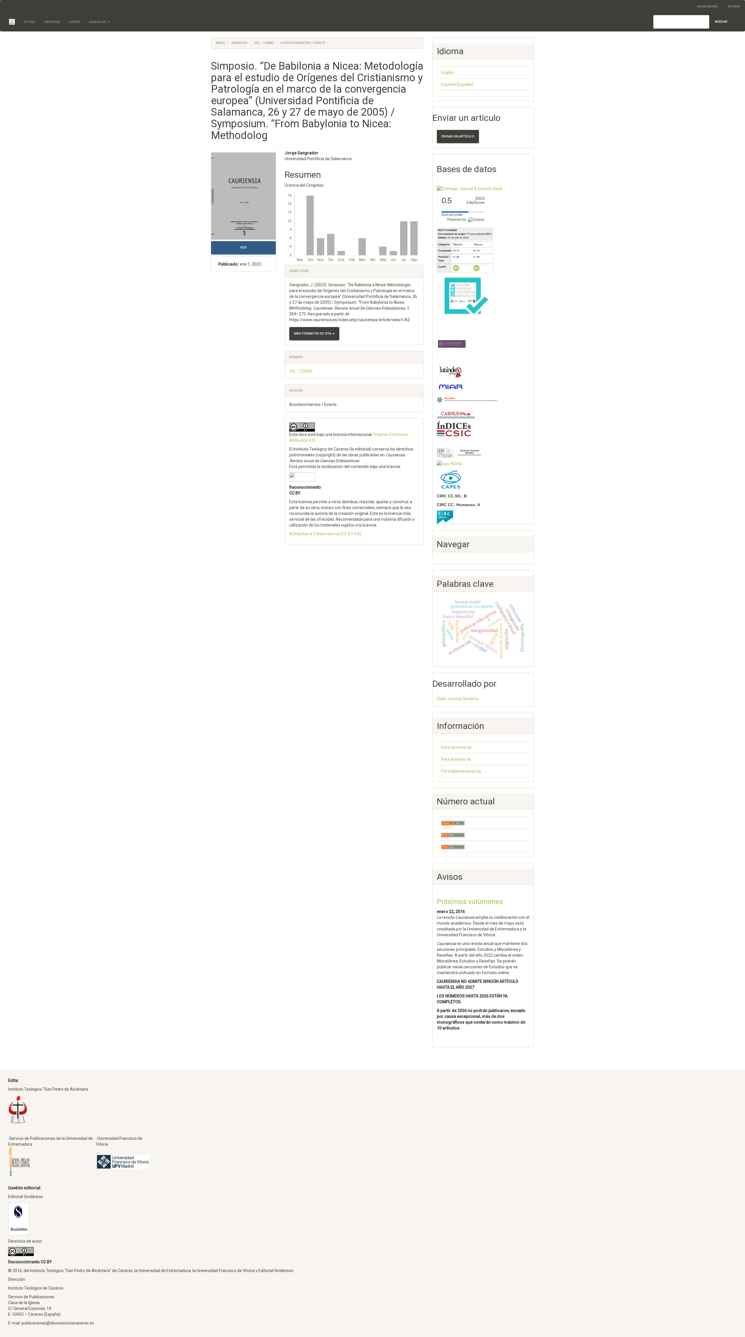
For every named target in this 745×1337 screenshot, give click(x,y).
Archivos (52, 22)
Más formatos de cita (313, 333)
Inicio (220, 43)
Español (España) (457, 84)
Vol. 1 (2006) (264, 43)
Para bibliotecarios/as (461, 771)
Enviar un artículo (457, 136)
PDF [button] (243, 248)
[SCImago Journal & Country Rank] (469, 188)
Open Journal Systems (458, 698)
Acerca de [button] (98, 22)
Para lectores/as (456, 747)
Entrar (734, 6)
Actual (30, 22)
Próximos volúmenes (470, 902)
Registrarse (707, 6)
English (447, 72)
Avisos (74, 22)
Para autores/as (456, 759)
